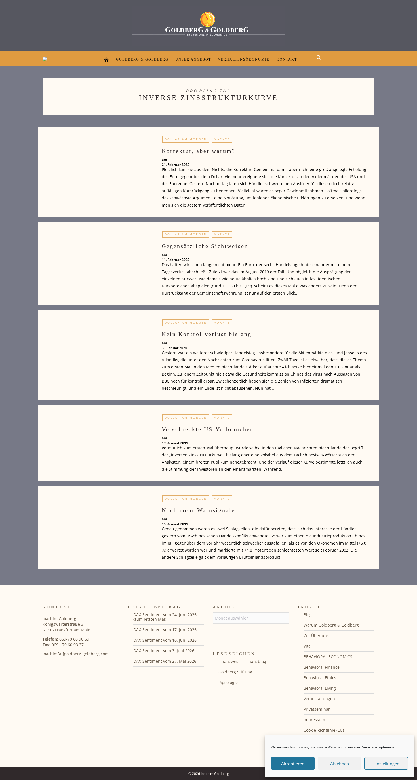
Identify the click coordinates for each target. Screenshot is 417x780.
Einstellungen (386, 763)
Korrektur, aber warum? (198, 151)
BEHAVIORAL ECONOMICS (328, 656)
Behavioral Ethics (320, 677)
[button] (320, 62)
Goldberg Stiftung (235, 672)
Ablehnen (339, 763)
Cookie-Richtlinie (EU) (324, 730)
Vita (307, 646)
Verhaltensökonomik (244, 59)
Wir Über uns (316, 635)
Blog (308, 614)
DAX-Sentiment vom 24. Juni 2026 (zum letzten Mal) (165, 617)
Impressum (314, 719)
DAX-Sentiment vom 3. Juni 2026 (163, 650)
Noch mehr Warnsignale (198, 510)
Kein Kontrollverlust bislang (207, 334)
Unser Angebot (193, 59)
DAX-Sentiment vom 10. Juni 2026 (165, 640)
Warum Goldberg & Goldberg (331, 625)
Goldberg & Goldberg (142, 59)
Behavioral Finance (322, 667)
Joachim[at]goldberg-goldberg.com (76, 653)
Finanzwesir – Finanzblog (242, 661)
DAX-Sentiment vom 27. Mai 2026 (164, 661)
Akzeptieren (292, 763)
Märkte (222, 139)
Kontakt (287, 59)
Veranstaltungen (319, 698)
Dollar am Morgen (186, 139)
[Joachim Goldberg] (208, 24)
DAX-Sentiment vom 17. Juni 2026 (165, 629)
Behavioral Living (320, 688)
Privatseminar (317, 709)
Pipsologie (228, 682)
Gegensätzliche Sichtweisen (205, 246)
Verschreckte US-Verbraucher (207, 429)
